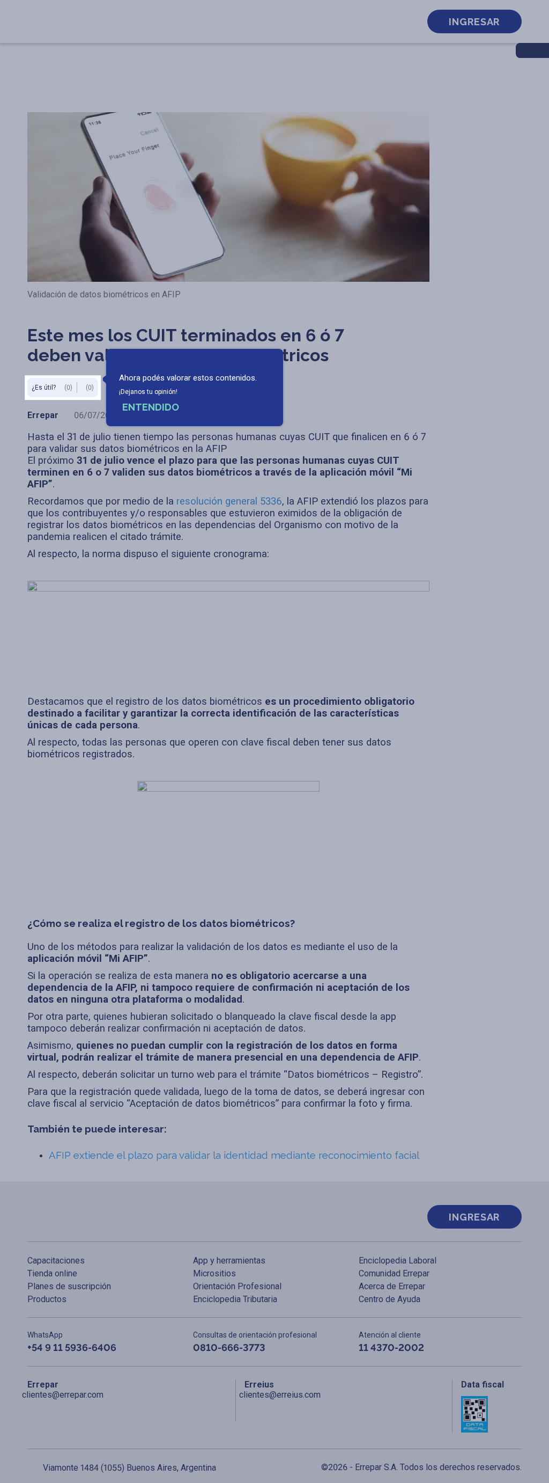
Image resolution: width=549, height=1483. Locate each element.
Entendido (150, 407)
